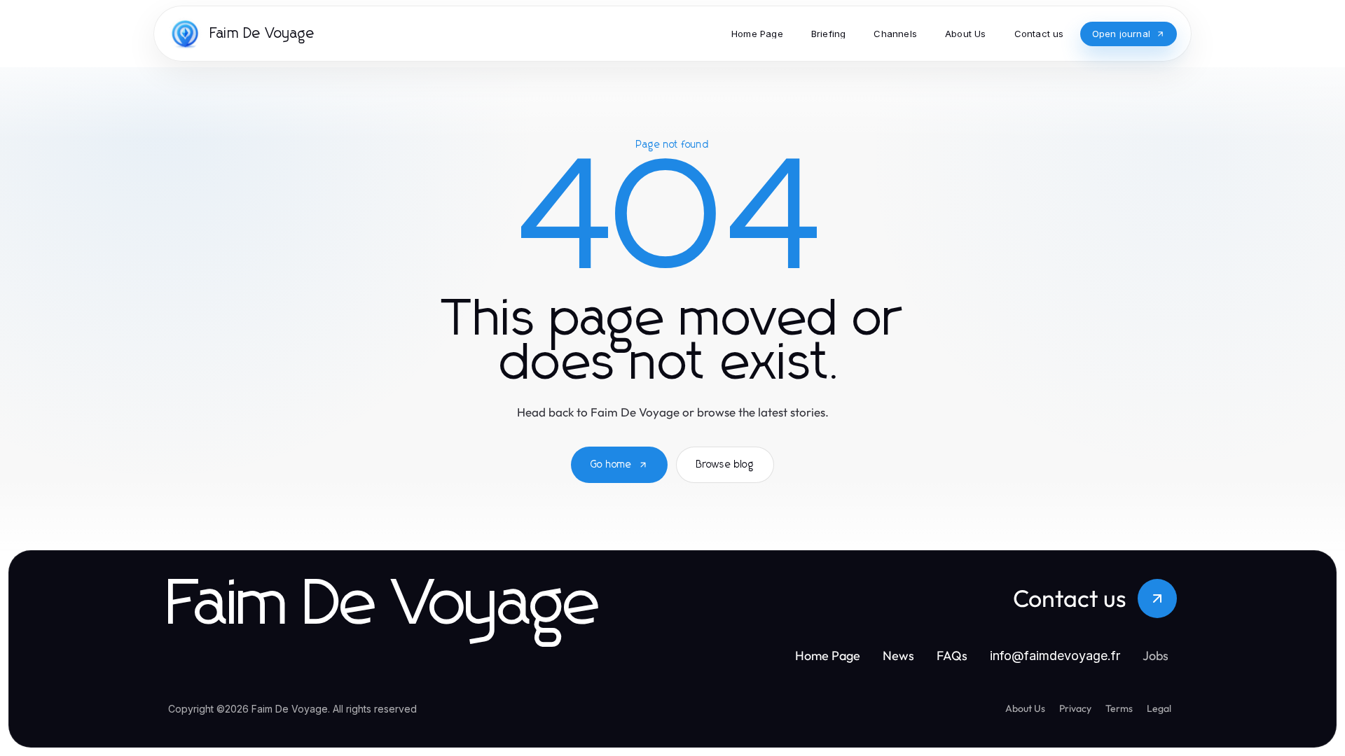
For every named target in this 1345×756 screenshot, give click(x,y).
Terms (1119, 708)
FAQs (952, 656)
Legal (1159, 708)
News (898, 656)
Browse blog (725, 465)
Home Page (827, 656)
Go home (611, 465)
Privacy (1075, 708)
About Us (1025, 708)
